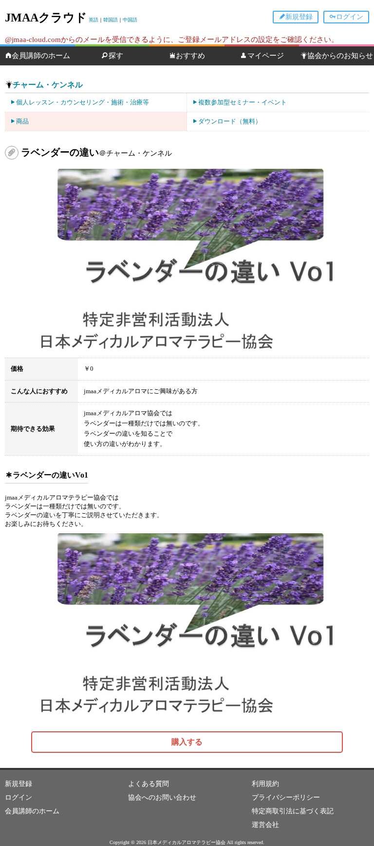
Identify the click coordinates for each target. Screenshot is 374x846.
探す (116, 56)
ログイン (349, 16)
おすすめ (190, 56)
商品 (22, 121)
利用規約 (265, 783)
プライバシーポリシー (286, 797)
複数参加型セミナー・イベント (242, 102)
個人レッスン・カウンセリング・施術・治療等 (82, 102)
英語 (93, 19)
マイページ (265, 56)
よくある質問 (148, 783)
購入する (187, 742)
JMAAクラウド (46, 17)
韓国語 (110, 19)
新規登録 (299, 16)
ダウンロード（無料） (230, 121)
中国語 (130, 19)
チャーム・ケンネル (48, 85)
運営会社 (265, 824)
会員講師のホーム (41, 56)
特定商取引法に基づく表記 (293, 811)
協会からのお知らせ (340, 56)
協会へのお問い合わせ (162, 797)
